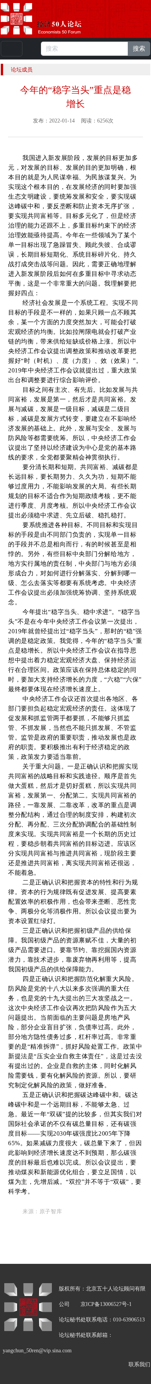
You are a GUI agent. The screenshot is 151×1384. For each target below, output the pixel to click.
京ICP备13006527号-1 (106, 1304)
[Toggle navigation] (11, 48)
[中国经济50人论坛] (50, 18)
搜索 (139, 48)
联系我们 (139, 1364)
